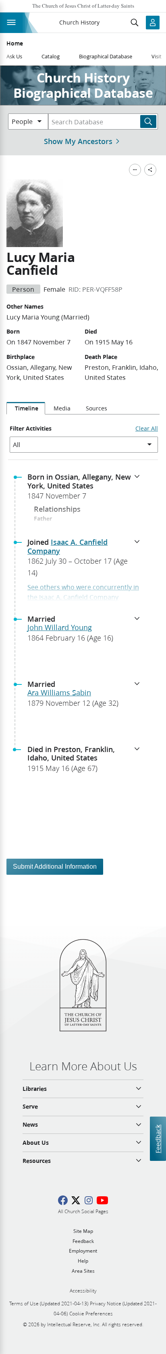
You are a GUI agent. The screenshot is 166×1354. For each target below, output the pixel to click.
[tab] (25, 408)
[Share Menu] (150, 170)
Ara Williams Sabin (59, 692)
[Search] (148, 121)
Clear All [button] (146, 429)
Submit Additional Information (55, 866)
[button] (86, 489)
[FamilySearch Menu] (135, 170)
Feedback (157, 1139)
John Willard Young (59, 627)
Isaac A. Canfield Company (67, 546)
